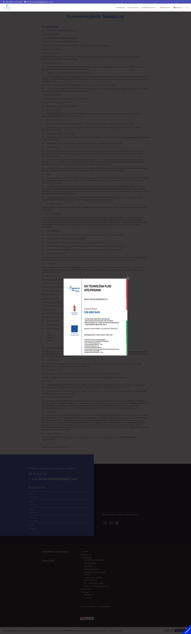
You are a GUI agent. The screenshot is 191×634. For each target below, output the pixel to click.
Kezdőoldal (120, 7)
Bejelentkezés (165, 7)
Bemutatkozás (133, 7)
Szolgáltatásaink (148, 7)
